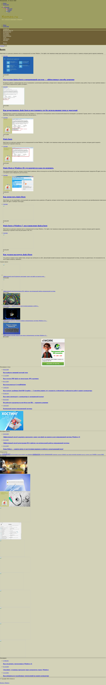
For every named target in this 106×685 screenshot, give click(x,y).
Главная (2, 45)
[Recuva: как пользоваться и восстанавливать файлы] (15, 622)
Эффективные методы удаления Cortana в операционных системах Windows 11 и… (25, 320)
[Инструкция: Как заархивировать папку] (15, 571)
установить (99, 454)
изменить (30, 454)
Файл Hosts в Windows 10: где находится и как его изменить (28, 168)
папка (67, 454)
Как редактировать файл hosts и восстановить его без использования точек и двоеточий (40, 110)
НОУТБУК (6, 33)
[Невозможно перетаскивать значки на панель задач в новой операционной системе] (15, 639)
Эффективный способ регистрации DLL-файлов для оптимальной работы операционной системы (29, 291)
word (12, 454)
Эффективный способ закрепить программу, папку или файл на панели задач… (24, 276)
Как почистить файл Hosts (14, 197)
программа (79, 454)
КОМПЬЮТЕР (7, 32)
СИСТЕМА (6, 39)
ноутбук (42, 454)
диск (26, 454)
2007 (1, 454)
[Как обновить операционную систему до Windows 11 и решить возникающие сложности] (13, 656)
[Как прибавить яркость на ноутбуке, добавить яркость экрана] (15, 606)
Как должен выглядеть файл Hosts (17, 255)
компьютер (36, 454)
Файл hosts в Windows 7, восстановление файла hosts (25, 226)
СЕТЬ (4, 37)
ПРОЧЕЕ (5, 40)
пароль (70, 454)
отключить (55, 454)
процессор (83, 454)
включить (20, 454)
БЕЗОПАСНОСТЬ (8, 30)
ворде (23, 454)
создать (87, 454)
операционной (48, 454)
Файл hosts (7, 139)
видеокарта (15, 454)
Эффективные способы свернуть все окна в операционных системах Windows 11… (25, 335)
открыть (64, 454)
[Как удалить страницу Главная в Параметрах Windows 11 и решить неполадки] (10, 539)
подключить (74, 454)
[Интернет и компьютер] (11, 22)
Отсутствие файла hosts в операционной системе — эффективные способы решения (38, 80)
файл (102, 454)
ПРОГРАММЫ (7, 36)
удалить (94, 454)
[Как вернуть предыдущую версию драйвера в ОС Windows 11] (11, 589)
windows (6, 454)
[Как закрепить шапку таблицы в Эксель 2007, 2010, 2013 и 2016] (15, 521)
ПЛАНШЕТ (6, 34)
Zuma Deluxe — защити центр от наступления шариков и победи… (21, 306)
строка (90, 454)
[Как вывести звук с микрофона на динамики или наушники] (15, 506)
